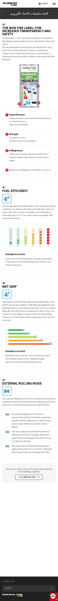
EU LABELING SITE (27, 477)
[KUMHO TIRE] (8, 4)
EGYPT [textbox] (8, 588)
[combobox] (29, 588)
